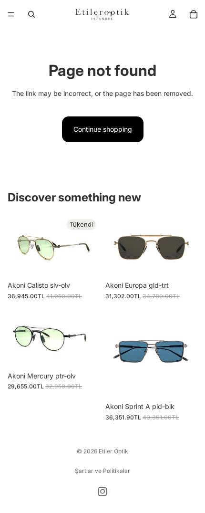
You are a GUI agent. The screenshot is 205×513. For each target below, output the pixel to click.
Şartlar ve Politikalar (102, 470)
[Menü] (11, 14)
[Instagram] (102, 491)
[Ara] (31, 14)
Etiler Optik (113, 451)
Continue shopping (102, 129)
